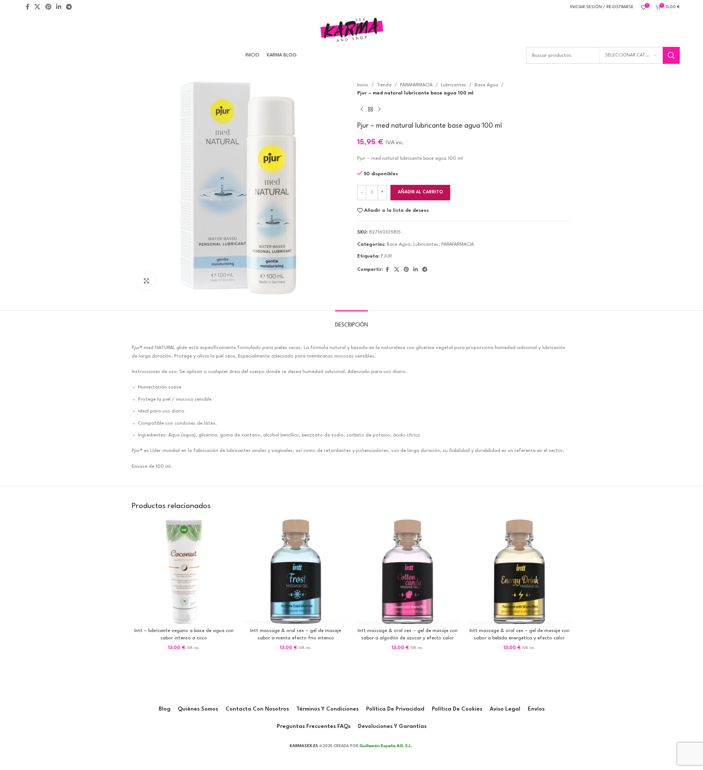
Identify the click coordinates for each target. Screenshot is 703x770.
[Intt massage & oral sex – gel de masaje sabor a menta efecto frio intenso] (296, 571)
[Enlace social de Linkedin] (58, 7)
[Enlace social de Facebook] (27, 7)
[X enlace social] (37, 7)
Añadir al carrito (420, 192)
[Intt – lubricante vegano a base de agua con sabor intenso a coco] (184, 571)
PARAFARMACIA (416, 85)
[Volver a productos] (370, 109)
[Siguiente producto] (379, 109)
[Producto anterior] (361, 109)
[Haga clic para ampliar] (146, 281)
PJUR (386, 256)
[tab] (351, 321)
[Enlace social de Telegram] (69, 7)
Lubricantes (453, 85)
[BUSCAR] (671, 55)
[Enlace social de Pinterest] (48, 7)
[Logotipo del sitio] (352, 29)
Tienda (384, 85)
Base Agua (486, 85)
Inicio (362, 85)
